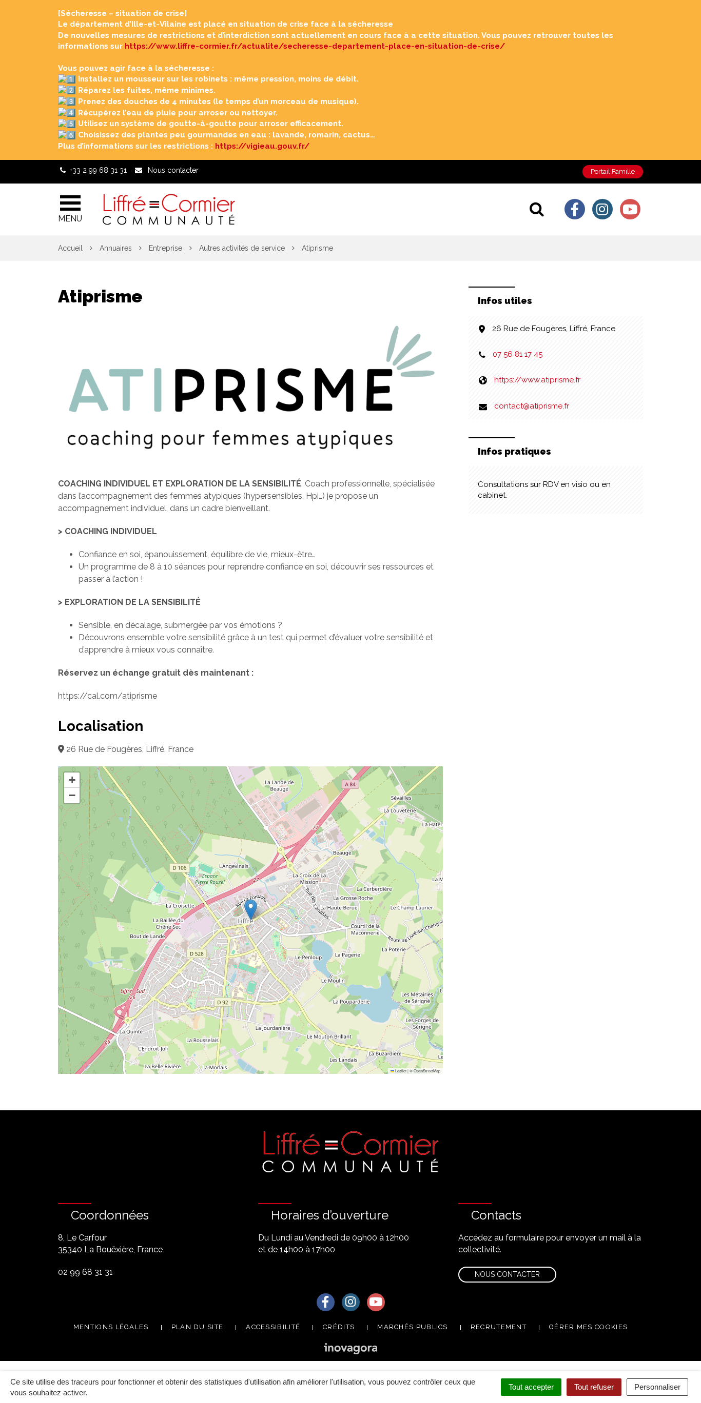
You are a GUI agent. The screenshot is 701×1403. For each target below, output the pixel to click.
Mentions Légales (111, 1327)
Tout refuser (594, 1386)
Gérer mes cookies (588, 1327)
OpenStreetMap (427, 1070)
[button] (250, 909)
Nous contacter (507, 1274)
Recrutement (499, 1327)
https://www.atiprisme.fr (537, 379)
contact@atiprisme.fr (531, 406)
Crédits (339, 1327)
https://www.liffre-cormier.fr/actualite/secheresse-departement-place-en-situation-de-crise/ (315, 46)
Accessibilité (273, 1327)
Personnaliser (657, 1386)
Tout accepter (531, 1386)
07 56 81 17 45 (517, 354)
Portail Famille (613, 171)
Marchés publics (412, 1327)
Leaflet (400, 1070)
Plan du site (197, 1327)
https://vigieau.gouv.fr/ (262, 146)
